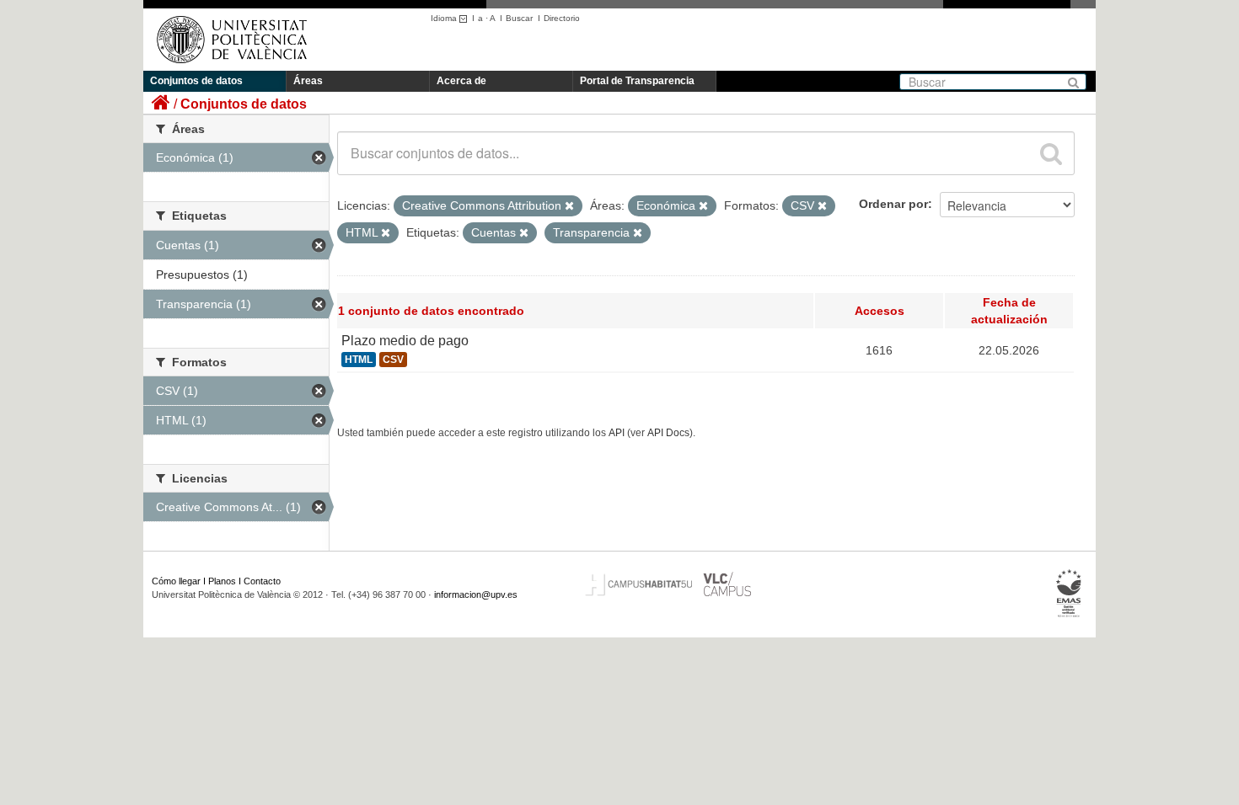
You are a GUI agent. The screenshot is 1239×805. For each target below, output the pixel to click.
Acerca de (461, 81)
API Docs (668, 433)
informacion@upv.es (476, 594)
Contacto (262, 581)
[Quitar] (569, 206)
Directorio (562, 18)
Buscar (519, 18)
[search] (1051, 153)
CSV (393, 359)
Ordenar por (893, 204)
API (617, 433)
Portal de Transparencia (637, 81)
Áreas (308, 81)
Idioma (445, 18)
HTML (359, 359)
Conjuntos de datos (196, 81)
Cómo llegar (176, 581)
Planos (222, 581)
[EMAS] (1069, 593)
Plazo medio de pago (405, 340)
